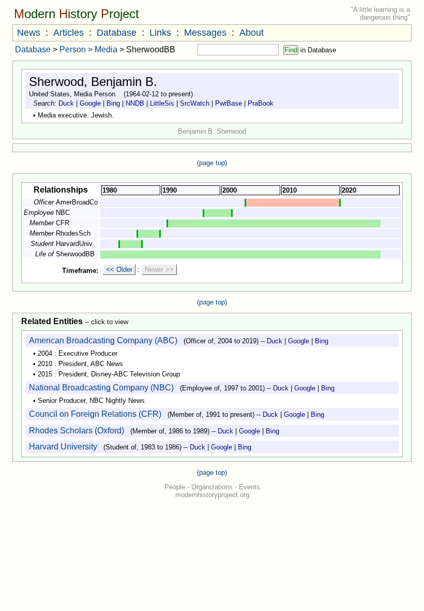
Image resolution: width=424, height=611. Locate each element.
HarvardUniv (74, 244)
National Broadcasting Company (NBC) (101, 387)
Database (117, 32)
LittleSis (162, 103)
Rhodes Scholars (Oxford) (76, 430)
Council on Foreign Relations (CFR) (95, 414)
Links (160, 32)
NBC (63, 212)
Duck (66, 103)
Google (90, 103)
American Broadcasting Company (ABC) (103, 340)
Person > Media (88, 49)
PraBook (261, 103)
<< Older (119, 269)
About (251, 32)
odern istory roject (76, 14)
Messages (205, 32)
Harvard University (63, 446)
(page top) (212, 163)
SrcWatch (194, 103)
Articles (68, 32)
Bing (113, 103)
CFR (62, 223)
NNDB (135, 103)
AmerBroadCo (77, 202)
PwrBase (228, 103)
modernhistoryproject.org (212, 495)
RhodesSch (73, 233)
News (28, 32)
